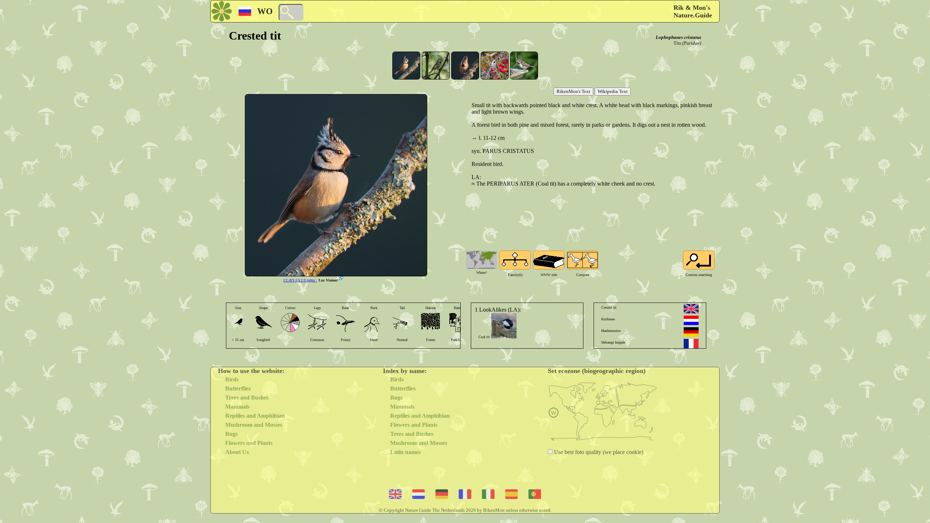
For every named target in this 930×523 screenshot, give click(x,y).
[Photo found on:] (341, 278)
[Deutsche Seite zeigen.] (691, 332)
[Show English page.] (691, 308)
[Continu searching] (699, 260)
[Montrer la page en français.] (691, 343)
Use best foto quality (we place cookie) (598, 452)
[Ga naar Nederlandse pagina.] (691, 320)
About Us (237, 452)
